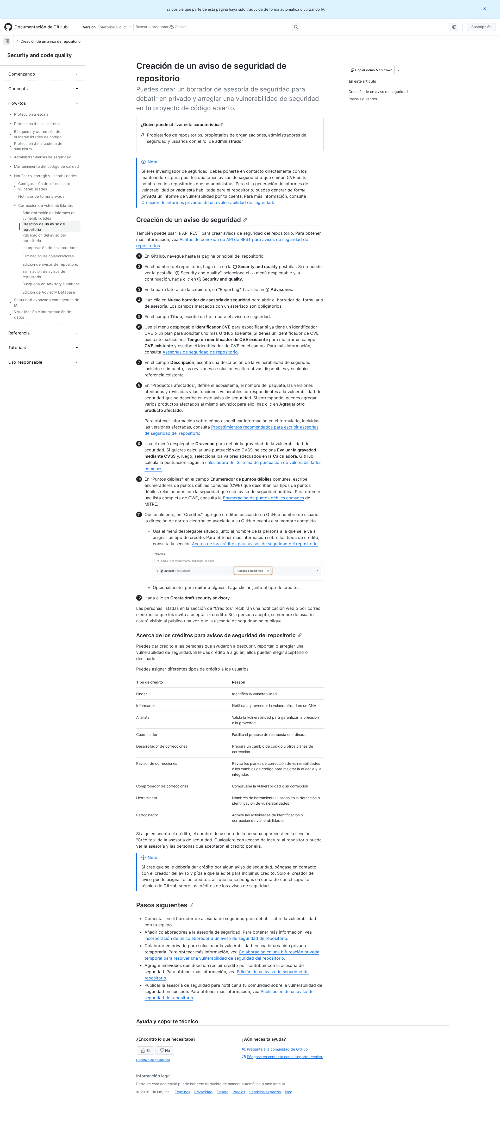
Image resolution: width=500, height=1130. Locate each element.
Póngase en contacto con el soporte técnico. (285, 1056)
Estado (222, 1092)
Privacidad (203, 1092)
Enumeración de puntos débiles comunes (263, 497)
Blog (288, 1092)
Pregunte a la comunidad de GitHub (277, 1049)
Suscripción (481, 26)
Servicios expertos (265, 1092)
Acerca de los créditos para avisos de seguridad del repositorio (255, 543)
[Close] (485, 8)
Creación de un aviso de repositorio (50, 41)
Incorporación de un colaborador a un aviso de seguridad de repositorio (216, 938)
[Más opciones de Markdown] (398, 70)
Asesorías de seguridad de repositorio (200, 352)
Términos (182, 1092)
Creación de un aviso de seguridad (188, 219)
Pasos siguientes (161, 905)
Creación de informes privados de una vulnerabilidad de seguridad (207, 202)
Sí (147, 1050)
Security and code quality (39, 55)
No (167, 1050)
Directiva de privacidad (153, 1060)
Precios (239, 1092)
